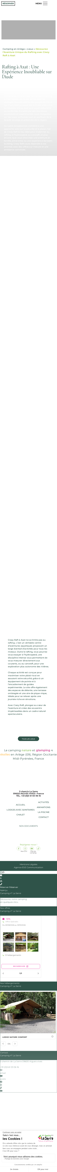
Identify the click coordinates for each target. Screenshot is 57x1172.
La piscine (44, 812)
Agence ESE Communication (28, 867)
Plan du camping (33, 836)
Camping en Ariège (14, 49)
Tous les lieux (28, 739)
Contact (44, 817)
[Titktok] (38, 848)
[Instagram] (25, 848)
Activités (43, 802)
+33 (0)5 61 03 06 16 (9, 1067)
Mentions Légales (28, 864)
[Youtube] (32, 848)
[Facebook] (19, 848)
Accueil (20, 804)
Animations (43, 807)
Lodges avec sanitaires (20, 810)
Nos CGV (24, 836)
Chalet (20, 814)
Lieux (30, 49)
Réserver (8, 3)
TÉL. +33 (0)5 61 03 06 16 (28, 796)
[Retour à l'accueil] (28, 16)
